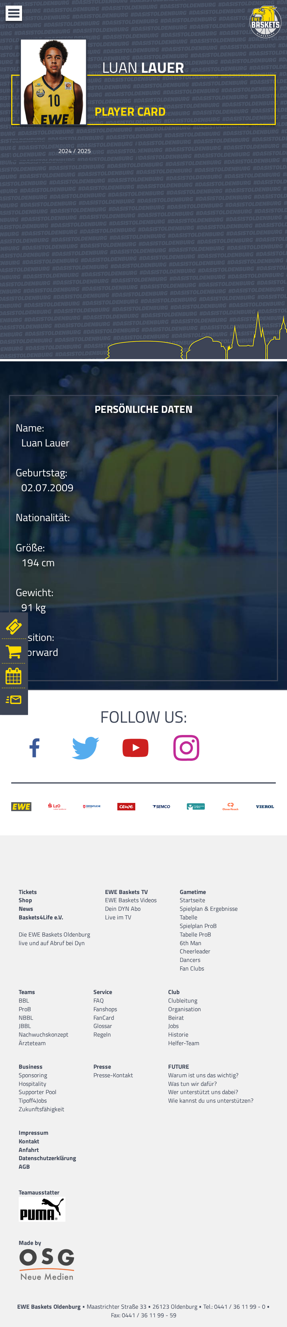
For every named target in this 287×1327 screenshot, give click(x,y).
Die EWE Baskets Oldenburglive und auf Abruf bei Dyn (54, 938)
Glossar (102, 1025)
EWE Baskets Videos (131, 899)
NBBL (26, 1017)
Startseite (192, 899)
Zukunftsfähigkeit (41, 1109)
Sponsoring (33, 1075)
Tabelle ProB (195, 934)
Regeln (102, 1034)
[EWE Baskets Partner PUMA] (48, 1209)
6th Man (190, 942)
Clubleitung (182, 1000)
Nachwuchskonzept (43, 1034)
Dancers (190, 959)
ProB (25, 1008)
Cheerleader (195, 951)
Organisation (184, 1008)
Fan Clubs (192, 968)
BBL (24, 1000)
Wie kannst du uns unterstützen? (210, 1100)
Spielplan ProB (198, 925)
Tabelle (188, 917)
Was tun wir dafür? (192, 1083)
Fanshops (105, 1008)
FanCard (103, 1017)
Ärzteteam (32, 1042)
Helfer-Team (183, 1042)
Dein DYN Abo (123, 908)
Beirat (176, 1017)
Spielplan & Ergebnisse (209, 908)
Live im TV (118, 917)
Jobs (173, 1025)
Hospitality (32, 1083)
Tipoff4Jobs (33, 1100)
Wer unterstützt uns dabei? (203, 1091)
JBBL (25, 1025)
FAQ (98, 1000)
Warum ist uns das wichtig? (203, 1075)
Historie (178, 1034)
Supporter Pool (37, 1091)
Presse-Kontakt (113, 1075)
